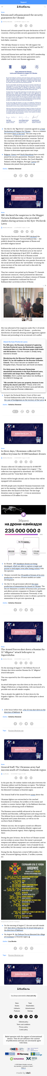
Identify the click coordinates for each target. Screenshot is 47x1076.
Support (24, 2)
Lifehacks (17, 1008)
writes (33, 795)
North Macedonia (27, 154)
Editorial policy (23, 1022)
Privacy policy (23, 1027)
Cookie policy (23, 1029)
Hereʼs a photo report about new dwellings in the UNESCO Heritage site (23, 373)
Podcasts (17, 1011)
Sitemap (30, 1011)
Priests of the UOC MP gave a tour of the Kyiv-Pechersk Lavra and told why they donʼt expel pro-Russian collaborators (23, 386)
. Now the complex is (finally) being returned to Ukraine (23, 349)
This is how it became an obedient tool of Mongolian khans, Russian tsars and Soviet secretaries (23, 361)
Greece (14, 154)
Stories (17, 1006)
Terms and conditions (23, 1024)
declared (33, 236)
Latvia (33, 162)
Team (30, 1003)
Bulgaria (7, 154)
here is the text (18, 134)
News (17, 1003)
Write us (23, 1068)
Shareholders (30, 1006)
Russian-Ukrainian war (16, 730)
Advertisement (30, 1008)
